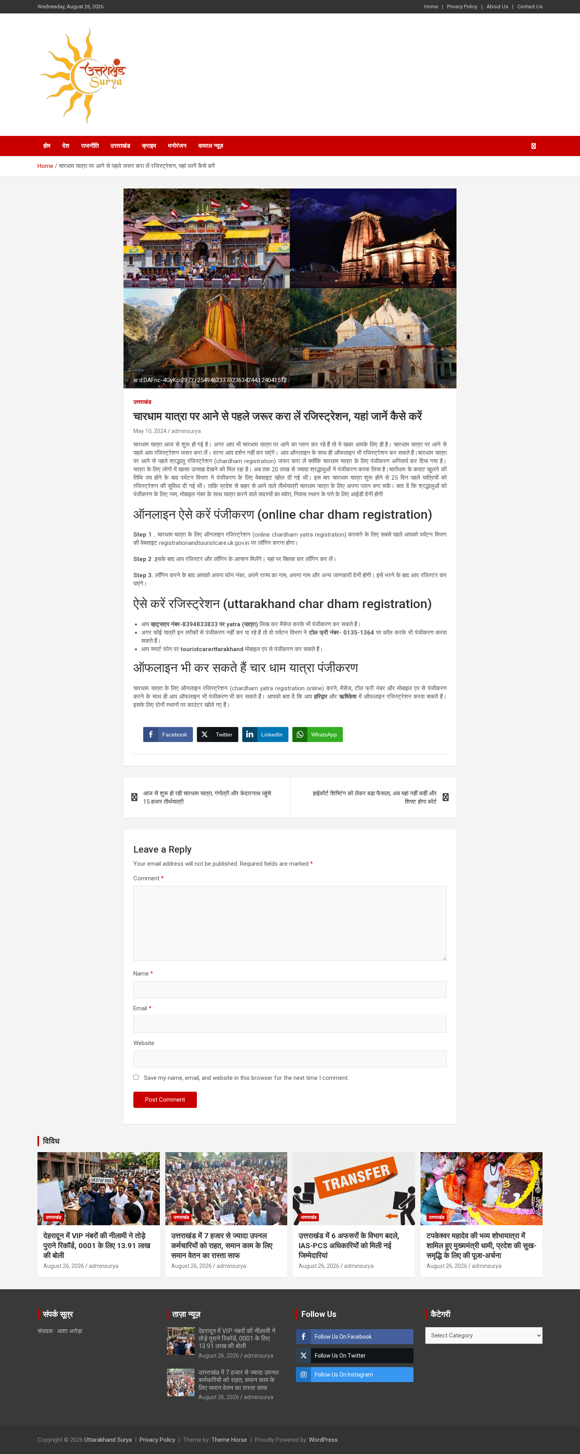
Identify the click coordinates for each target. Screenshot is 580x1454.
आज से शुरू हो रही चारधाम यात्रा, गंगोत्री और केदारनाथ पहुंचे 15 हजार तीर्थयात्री (207, 797)
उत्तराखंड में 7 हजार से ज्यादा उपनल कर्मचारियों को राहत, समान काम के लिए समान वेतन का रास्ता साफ (221, 1245)
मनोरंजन (177, 145)
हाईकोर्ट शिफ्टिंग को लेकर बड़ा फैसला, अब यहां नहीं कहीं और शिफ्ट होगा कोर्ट (375, 797)
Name (143, 973)
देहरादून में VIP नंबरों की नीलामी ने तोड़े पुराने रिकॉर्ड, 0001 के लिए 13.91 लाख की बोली (96, 1245)
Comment (148, 878)
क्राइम (149, 145)
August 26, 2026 (63, 1266)
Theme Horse (229, 1439)
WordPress (323, 1439)
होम (47, 145)
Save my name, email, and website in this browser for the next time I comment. (246, 1077)
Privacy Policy (462, 6)
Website (143, 1043)
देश (65, 145)
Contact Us (530, 6)
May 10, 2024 (150, 431)
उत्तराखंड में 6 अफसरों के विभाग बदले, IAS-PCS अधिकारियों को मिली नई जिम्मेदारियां (349, 1245)
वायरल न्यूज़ (210, 145)
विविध (51, 1141)
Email (142, 1008)
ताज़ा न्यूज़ (186, 1314)
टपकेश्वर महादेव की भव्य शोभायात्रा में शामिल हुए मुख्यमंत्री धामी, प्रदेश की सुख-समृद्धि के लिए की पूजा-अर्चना (482, 1245)
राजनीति (90, 145)
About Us (497, 6)
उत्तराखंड (120, 145)
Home (431, 6)
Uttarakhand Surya (108, 1439)
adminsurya (186, 431)
